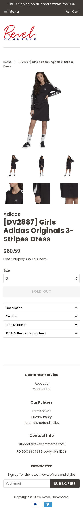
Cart (75, 11)
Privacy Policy (41, 417)
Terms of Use (42, 411)
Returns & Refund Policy (41, 423)
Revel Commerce (55, 497)
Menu (14, 11)
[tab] (41, 308)
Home (7, 62)
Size (6, 270)
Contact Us (41, 389)
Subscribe (65, 483)
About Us (41, 384)
